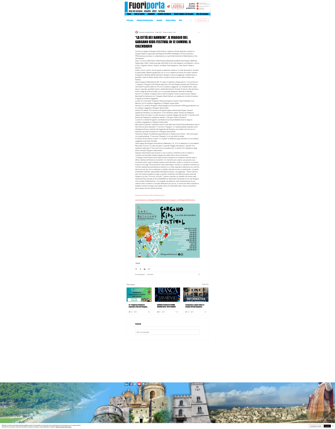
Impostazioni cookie (315, 426)
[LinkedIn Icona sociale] (126, 384)
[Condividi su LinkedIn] (144, 269)
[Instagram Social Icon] (143, 384)
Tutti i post (129, 20)
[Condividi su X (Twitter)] (140, 269)
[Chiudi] (333, 426)
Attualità (159, 20)
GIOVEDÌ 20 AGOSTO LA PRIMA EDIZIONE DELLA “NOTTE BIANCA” (166, 306)
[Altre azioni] (199, 32)
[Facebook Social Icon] (130, 384)
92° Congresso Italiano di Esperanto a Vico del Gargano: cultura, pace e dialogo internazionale (138, 306)
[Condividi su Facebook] (136, 269)
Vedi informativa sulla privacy (63, 427)
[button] (191, 20)
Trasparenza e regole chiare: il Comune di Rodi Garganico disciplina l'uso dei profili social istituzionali (195, 306)
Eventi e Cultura (171, 20)
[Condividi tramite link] (149, 269)
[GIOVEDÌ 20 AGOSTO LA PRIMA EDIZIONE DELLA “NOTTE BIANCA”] (167, 295)
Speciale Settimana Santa (145, 20)
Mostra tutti (205, 284)
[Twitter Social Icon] (135, 384)
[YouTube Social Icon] (139, 384)
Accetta (327, 426)
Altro (180, 20)
